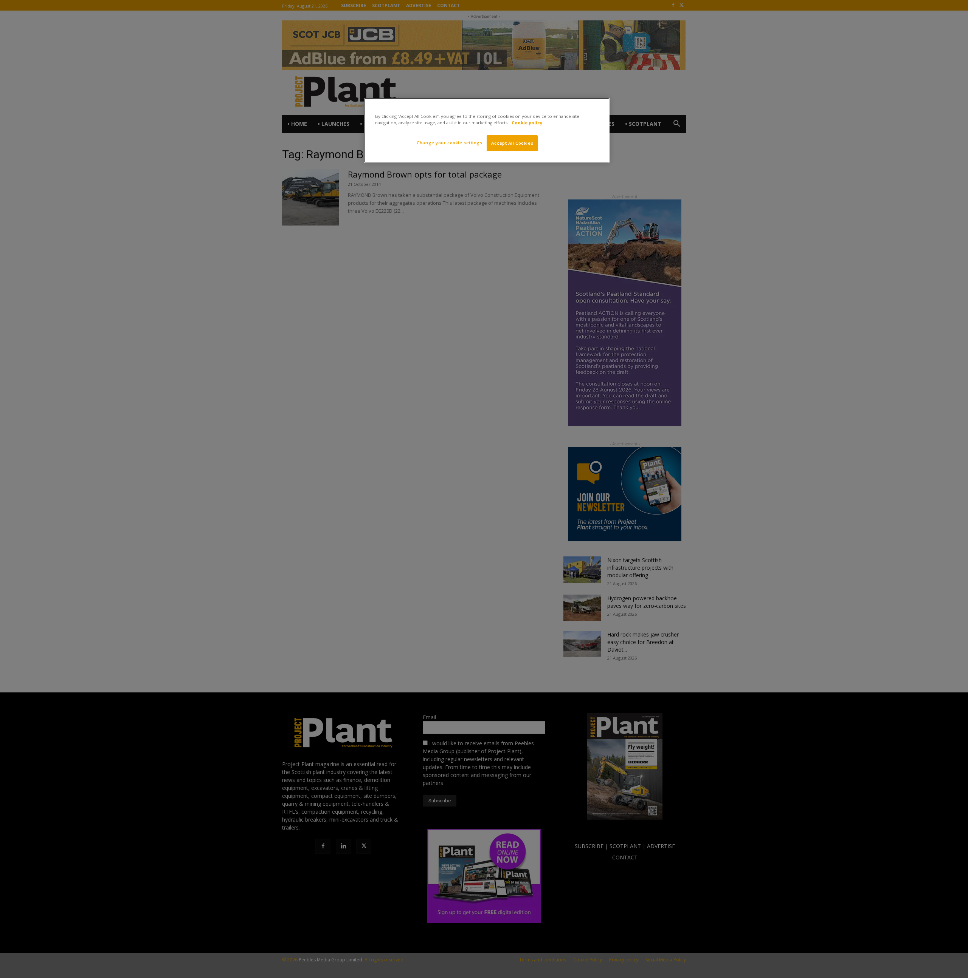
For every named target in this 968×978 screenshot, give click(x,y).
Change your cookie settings (449, 142)
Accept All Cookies (512, 143)
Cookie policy (527, 122)
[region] (487, 130)
